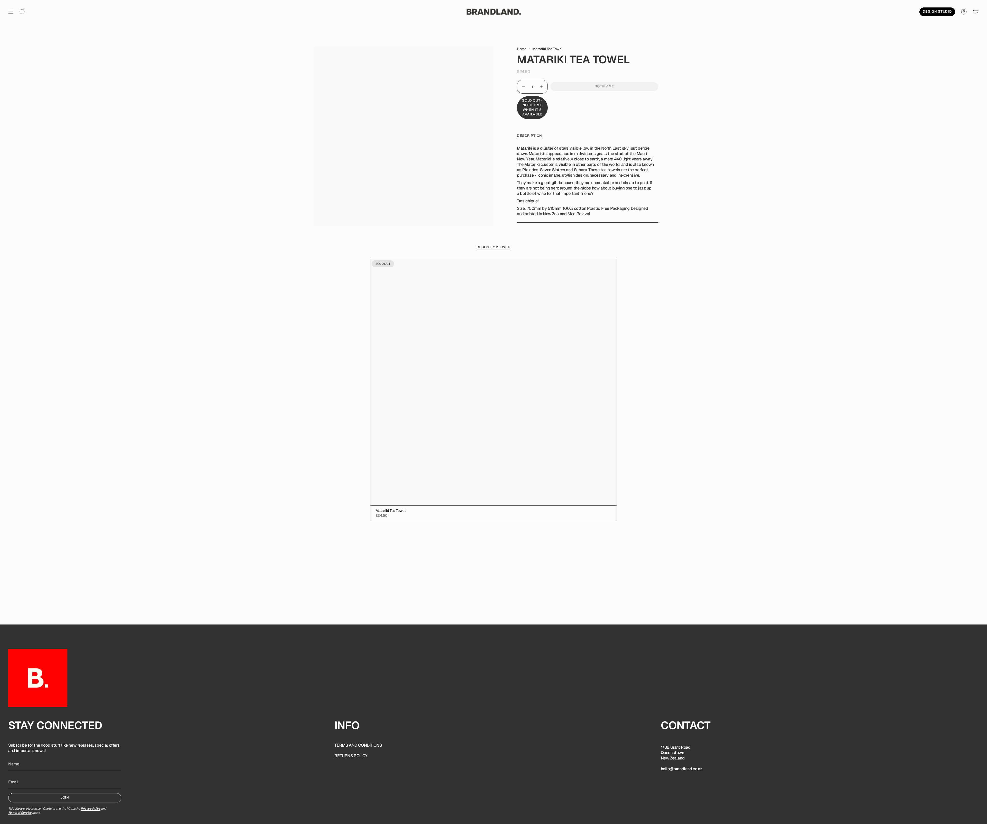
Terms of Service (20, 813)
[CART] (976, 12)
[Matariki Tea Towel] (493, 382)
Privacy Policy (90, 809)
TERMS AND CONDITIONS (358, 745)
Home (521, 49)
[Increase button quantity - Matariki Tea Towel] (541, 87)
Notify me (604, 86)
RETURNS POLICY (350, 755)
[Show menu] (11, 12)
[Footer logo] (37, 678)
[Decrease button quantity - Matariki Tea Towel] (523, 87)
